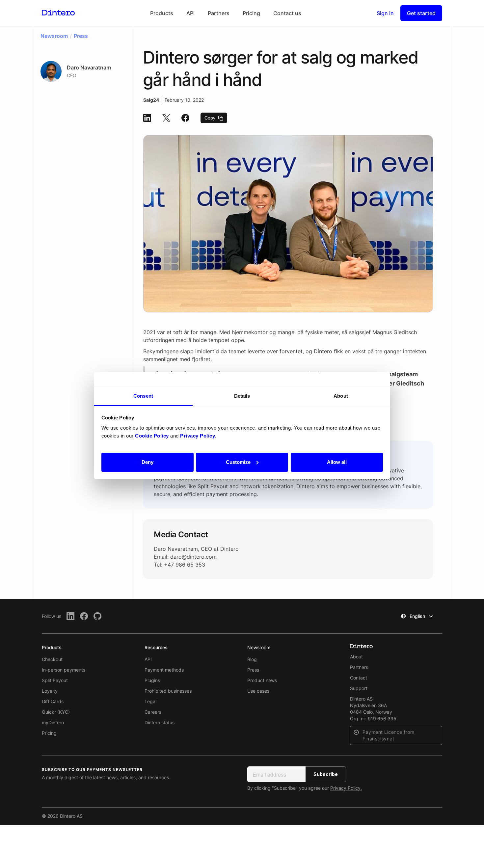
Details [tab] (242, 396)
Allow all (337, 462)
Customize (238, 462)
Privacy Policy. (346, 788)
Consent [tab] (143, 396)
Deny (147, 462)
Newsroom (258, 647)
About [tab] (341, 396)
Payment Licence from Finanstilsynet (388, 735)
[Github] (98, 616)
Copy (210, 117)
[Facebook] (84, 616)
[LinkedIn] (71, 616)
